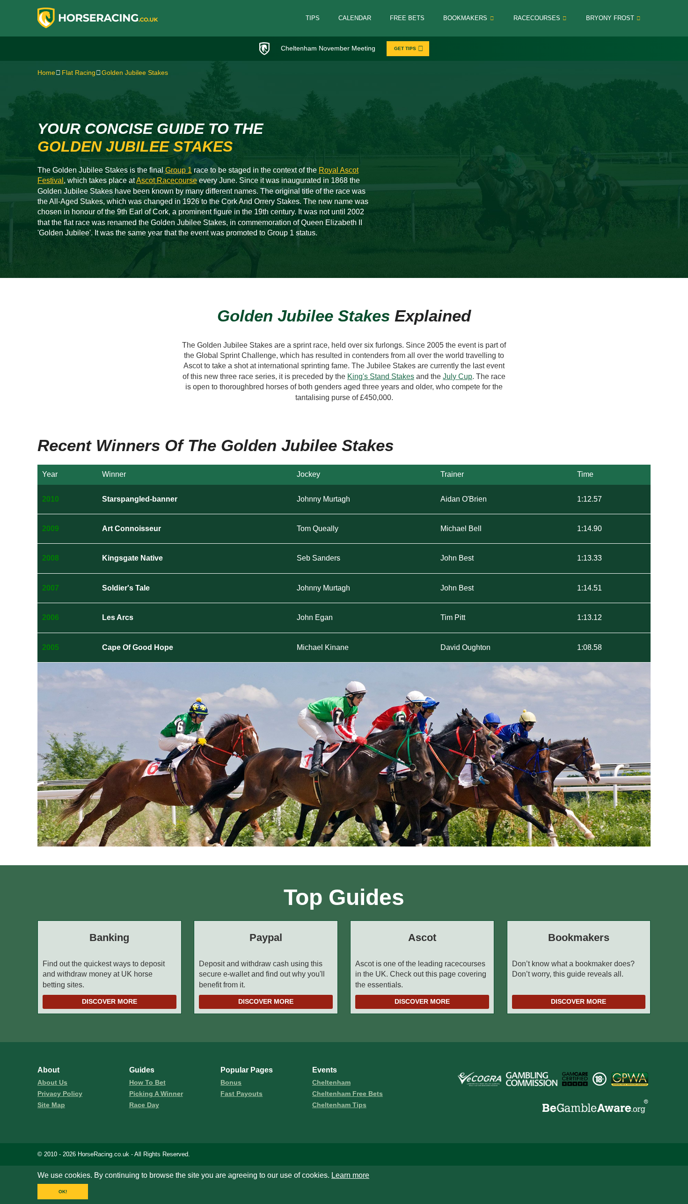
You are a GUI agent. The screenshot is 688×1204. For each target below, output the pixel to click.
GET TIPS (405, 48)
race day (144, 1105)
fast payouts (241, 1093)
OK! (63, 1191)
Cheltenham (331, 1082)
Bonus (231, 1082)
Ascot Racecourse (166, 180)
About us (52, 1082)
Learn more (350, 1175)
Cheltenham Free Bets (347, 1093)
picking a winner (156, 1093)
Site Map (51, 1105)
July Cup (457, 376)
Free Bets (407, 18)
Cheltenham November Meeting (328, 48)
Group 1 (178, 170)
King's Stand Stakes (380, 376)
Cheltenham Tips (339, 1105)
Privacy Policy (59, 1093)
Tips (313, 18)
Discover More (109, 1001)
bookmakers (465, 18)
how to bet (147, 1082)
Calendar (354, 18)
